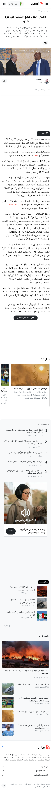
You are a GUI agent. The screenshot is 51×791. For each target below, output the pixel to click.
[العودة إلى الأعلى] (3, 786)
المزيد (6, 626)
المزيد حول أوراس (10, 760)
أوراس (46, 11)
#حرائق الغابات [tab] (43, 582)
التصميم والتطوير (41, 775)
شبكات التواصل (41, 771)
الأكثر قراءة (44, 424)
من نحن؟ (44, 766)
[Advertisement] (25, 112)
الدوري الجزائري (14, 4)
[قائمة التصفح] (4, 4)
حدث (36, 155)
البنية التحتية (15, 204)
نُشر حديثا (45, 636)
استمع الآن (11, 531)
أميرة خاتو (39, 80)
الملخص (42, 133)
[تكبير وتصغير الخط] (4, 81)
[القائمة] (47, 4)
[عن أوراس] (26, 747)
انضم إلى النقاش (24, 318)
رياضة (40, 11)
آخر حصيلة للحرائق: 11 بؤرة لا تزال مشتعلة (33, 712)
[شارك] (45, 43)
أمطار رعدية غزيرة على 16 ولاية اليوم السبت (32, 684)
